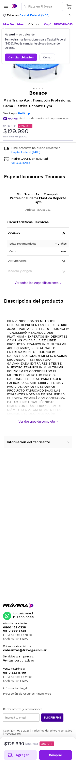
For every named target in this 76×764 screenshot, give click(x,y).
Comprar (55, 755)
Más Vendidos (13, 24)
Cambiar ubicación (20, 57)
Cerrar (47, 57)
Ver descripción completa (36, 421)
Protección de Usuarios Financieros (27, 693)
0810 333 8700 (14, 672)
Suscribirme (52, 717)
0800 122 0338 (14, 627)
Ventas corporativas (18, 660)
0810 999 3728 (14, 630)
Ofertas (33, 24)
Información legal (15, 688)
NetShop (24, 113)
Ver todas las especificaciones (37, 283)
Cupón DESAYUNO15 (58, 24)
